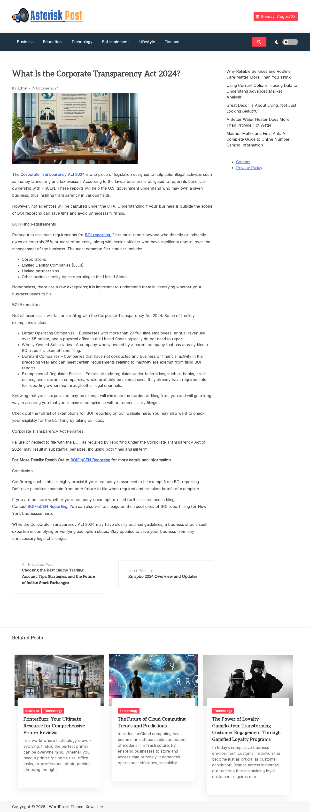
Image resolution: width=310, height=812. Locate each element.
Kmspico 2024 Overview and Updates (162, 576)
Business (25, 42)
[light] (283, 42)
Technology (82, 42)
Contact (243, 161)
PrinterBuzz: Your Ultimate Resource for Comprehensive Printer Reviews (54, 726)
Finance (172, 42)
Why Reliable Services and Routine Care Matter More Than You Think (258, 74)
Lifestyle (147, 42)
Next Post (137, 570)
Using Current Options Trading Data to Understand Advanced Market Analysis (261, 91)
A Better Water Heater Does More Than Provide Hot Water (257, 122)
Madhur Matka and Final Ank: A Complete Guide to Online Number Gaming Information (258, 139)
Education (52, 42)
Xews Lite (94, 806)
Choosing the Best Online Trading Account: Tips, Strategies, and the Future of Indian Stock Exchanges (58, 576)
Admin (22, 88)
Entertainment (115, 42)
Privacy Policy (249, 167)
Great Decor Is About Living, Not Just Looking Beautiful (261, 108)
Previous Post (41, 564)
